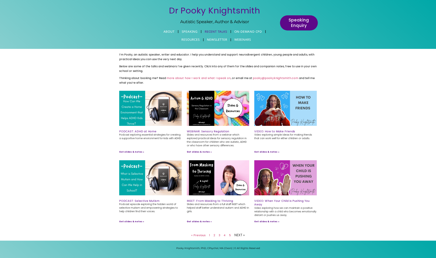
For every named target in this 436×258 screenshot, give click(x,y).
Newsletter (217, 39)
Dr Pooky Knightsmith (214, 10)
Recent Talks (216, 31)
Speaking (190, 31)
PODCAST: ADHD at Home (138, 131)
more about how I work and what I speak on (199, 78)
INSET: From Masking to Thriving (210, 201)
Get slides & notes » (131, 151)
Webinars (242, 39)
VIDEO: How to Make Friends (274, 131)
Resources (190, 39)
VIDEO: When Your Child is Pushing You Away (282, 203)
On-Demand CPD (248, 31)
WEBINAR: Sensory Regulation (208, 131)
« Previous (198, 235)
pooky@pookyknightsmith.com (275, 78)
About (169, 31)
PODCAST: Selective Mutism (139, 201)
